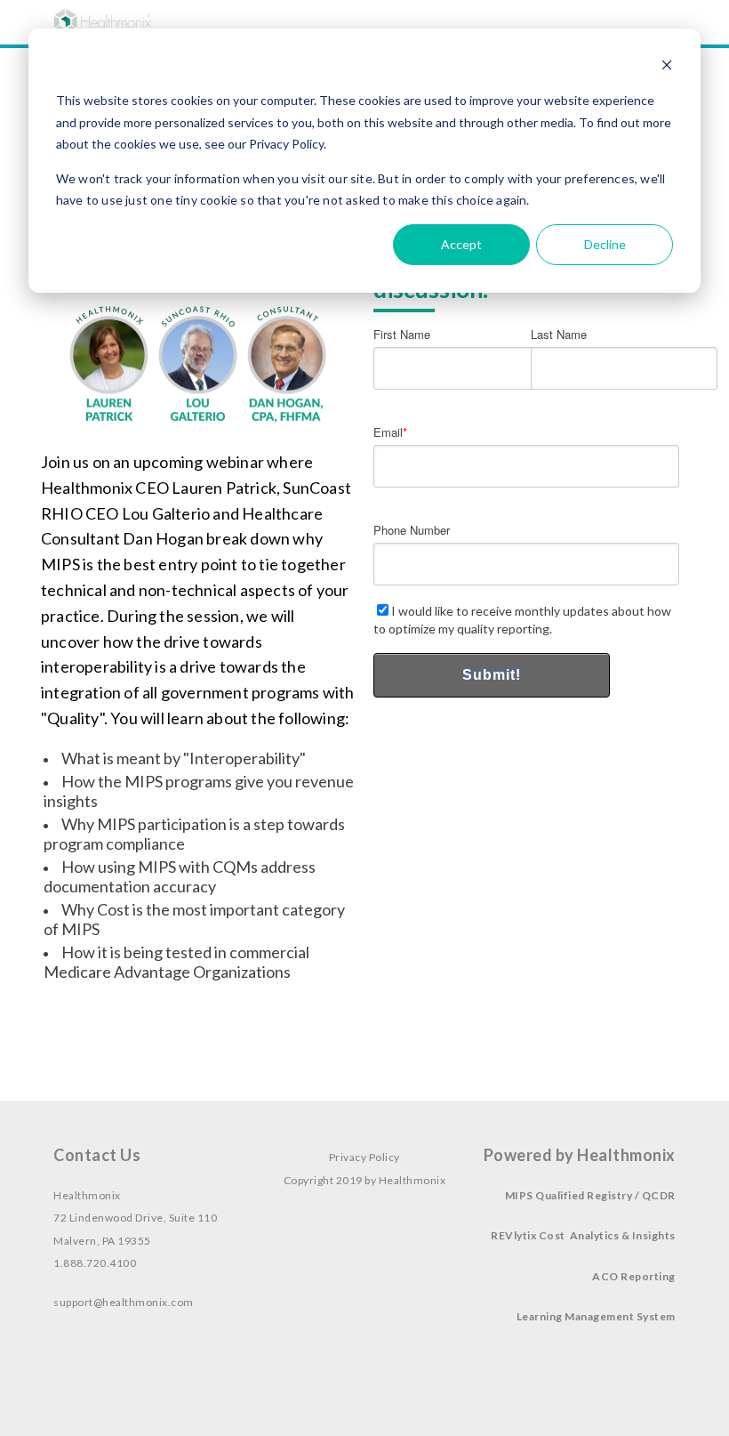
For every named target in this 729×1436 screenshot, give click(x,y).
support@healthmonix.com (123, 1302)
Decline (605, 244)
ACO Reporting (634, 1276)
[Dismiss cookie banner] (667, 67)
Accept (461, 244)
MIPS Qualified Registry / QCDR (590, 1195)
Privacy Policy (364, 1157)
